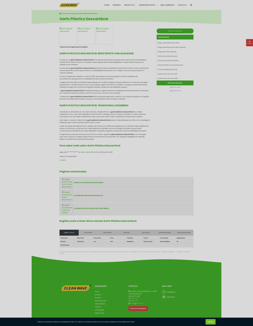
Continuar (211, 322)
